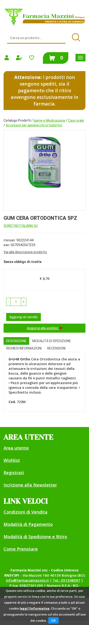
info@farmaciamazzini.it (27, 580)
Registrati (14, 472)
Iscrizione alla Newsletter (30, 485)
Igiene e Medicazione (49, 120)
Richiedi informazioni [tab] (24, 348)
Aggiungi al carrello (23, 317)
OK (53, 620)
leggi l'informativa (34, 608)
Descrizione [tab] (16, 341)
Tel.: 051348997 (66, 580)
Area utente (16, 448)
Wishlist (12, 460)
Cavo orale (76, 120)
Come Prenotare (21, 549)
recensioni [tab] (56, 348)
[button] (8, 302)
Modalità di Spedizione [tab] (51, 341)
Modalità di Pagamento (28, 524)
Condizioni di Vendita (25, 512)
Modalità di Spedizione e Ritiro (35, 536)
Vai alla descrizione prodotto (25, 252)
